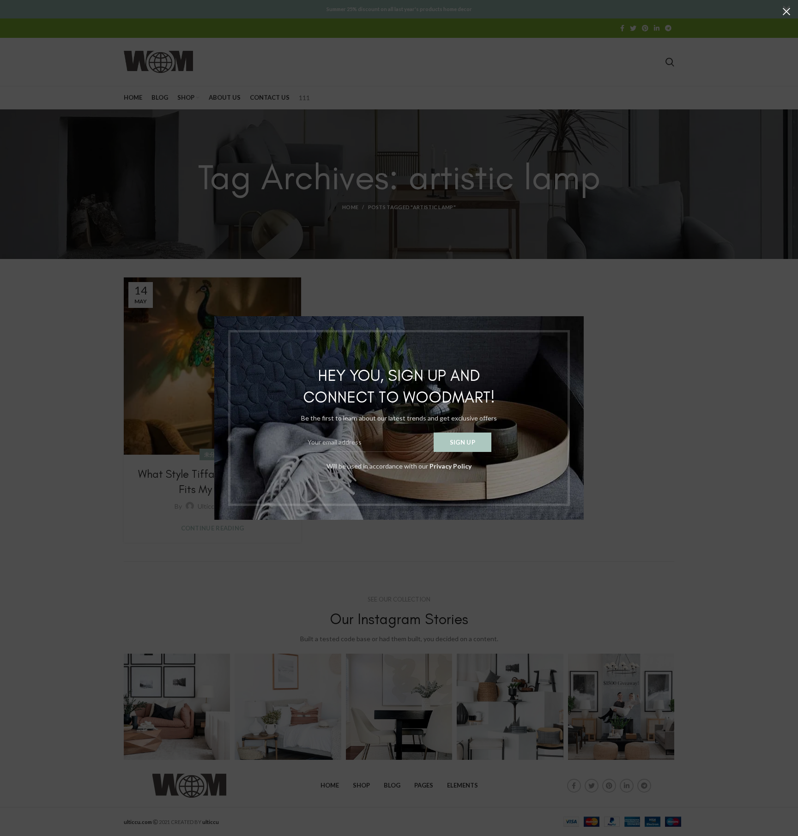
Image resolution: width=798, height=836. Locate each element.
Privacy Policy (450, 466)
